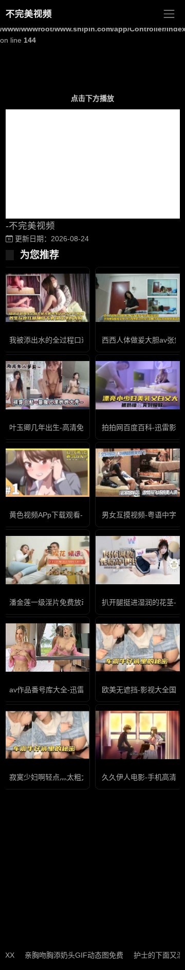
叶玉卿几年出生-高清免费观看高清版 (68, 427)
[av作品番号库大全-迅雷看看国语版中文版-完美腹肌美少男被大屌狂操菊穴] (46, 647)
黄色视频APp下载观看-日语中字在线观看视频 (82, 515)
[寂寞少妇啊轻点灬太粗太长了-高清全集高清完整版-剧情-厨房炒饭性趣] (46, 735)
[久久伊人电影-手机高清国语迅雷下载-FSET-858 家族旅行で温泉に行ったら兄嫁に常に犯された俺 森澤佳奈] (139, 735)
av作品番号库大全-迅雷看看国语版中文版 (75, 690)
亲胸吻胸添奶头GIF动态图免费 (66, 955)
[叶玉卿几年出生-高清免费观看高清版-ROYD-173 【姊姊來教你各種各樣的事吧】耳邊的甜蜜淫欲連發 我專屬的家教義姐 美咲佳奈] (46, 385)
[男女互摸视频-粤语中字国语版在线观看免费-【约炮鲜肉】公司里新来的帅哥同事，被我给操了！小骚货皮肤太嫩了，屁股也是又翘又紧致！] (139, 472)
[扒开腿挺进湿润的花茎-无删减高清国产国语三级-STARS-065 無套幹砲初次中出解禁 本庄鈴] (139, 560)
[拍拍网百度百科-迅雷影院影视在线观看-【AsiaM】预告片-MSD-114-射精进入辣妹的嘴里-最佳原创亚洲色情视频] (139, 385)
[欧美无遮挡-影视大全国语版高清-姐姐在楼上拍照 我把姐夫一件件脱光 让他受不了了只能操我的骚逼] (139, 647)
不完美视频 (29, 14)
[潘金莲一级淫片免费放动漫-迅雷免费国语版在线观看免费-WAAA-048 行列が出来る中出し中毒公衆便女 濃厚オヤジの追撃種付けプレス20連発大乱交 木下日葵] (46, 560)
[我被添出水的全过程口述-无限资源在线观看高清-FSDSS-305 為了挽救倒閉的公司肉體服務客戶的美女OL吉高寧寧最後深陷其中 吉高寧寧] (46, 298)
